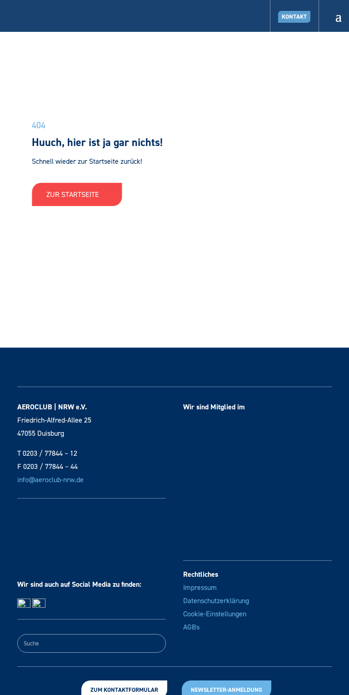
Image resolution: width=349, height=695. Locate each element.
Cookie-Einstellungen (214, 614)
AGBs (191, 627)
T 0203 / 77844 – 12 (47, 453)
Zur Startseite (73, 194)
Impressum (200, 587)
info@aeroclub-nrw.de (50, 479)
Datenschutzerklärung (216, 600)
